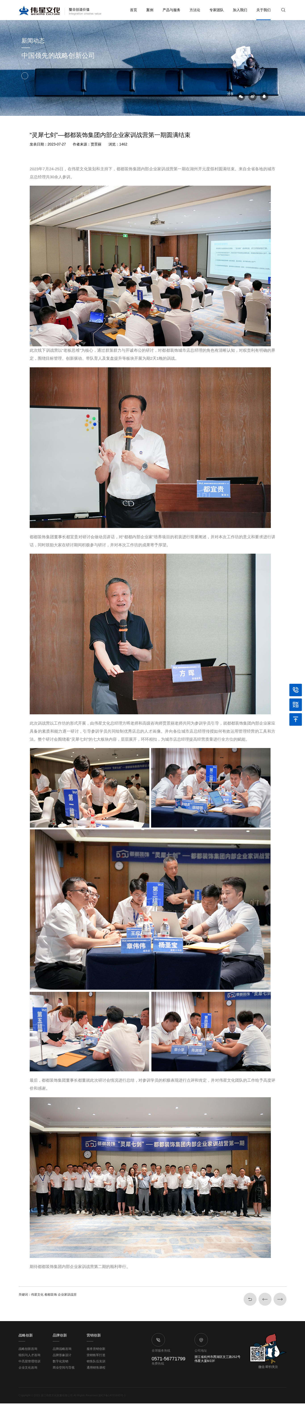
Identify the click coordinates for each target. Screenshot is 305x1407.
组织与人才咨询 (29, 1355)
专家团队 (216, 10)
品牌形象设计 (62, 1355)
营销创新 (94, 1335)
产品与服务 (171, 10)
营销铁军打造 (96, 1355)
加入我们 (240, 10)
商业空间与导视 (64, 1367)
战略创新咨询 (28, 1349)
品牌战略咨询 (62, 1349)
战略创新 (26, 1335)
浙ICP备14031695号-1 (112, 1395)
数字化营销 (60, 1361)
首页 (133, 10)
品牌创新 (60, 1335)
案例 (149, 10)
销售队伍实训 (96, 1361)
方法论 (195, 10)
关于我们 (263, 10)
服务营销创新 (96, 1349)
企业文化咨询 (28, 1367)
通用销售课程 (96, 1367)
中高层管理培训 (29, 1361)
